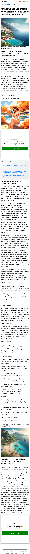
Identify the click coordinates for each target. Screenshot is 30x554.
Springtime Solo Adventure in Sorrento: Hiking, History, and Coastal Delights (14, 176)
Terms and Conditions (10, 553)
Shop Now (15, 148)
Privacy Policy (8, 551)
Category (9, 4)
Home (2, 4)
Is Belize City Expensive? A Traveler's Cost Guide (14, 166)
